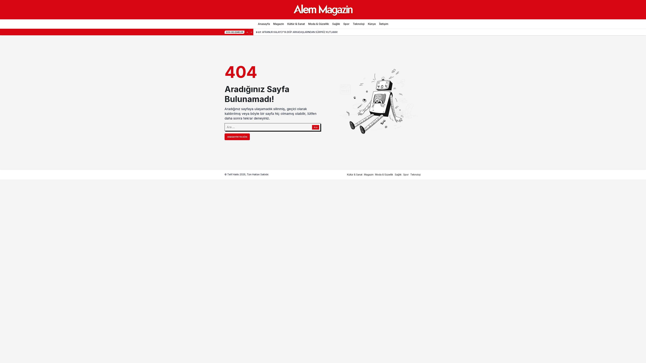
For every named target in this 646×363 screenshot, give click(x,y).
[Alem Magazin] (323, 9)
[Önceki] (247, 32)
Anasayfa (264, 24)
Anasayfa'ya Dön (237, 137)
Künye (372, 24)
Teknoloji (359, 24)
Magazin (278, 24)
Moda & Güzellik (318, 24)
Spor (346, 24)
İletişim (383, 24)
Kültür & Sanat (296, 24)
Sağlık (336, 24)
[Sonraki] (251, 32)
